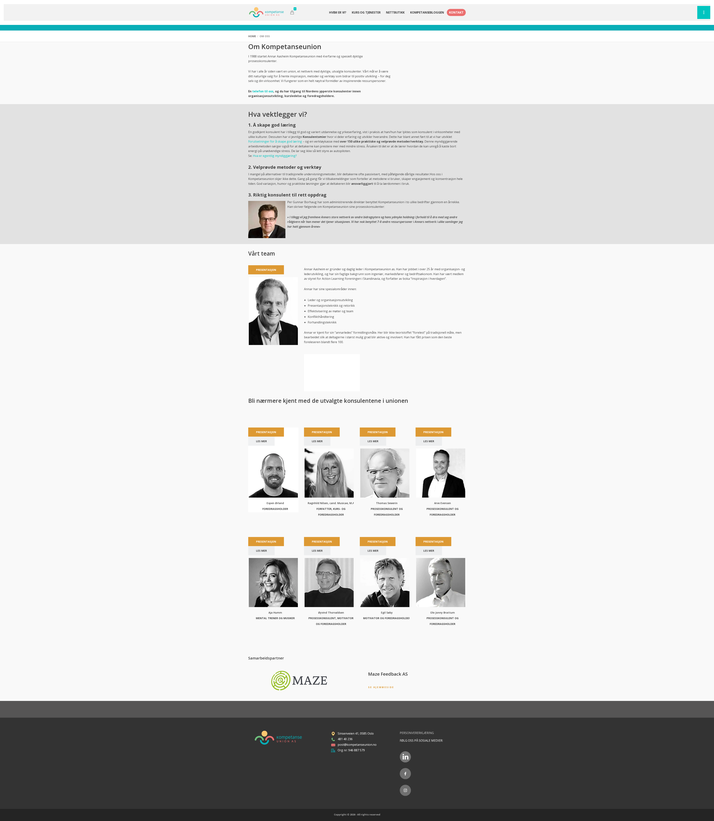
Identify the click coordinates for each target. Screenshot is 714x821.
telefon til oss (262, 91)
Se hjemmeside (381, 687)
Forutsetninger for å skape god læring (275, 141)
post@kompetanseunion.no (357, 745)
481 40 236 (345, 739)
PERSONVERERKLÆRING (417, 733)
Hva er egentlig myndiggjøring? (275, 156)
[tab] (266, 269)
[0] (292, 12)
